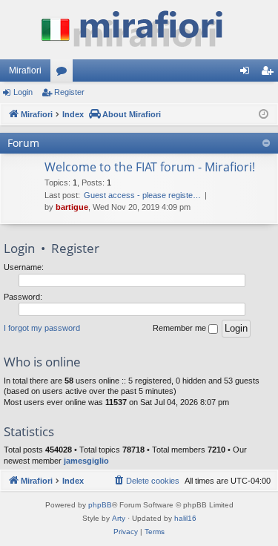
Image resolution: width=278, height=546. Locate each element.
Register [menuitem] (270, 73)
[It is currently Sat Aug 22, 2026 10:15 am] (263, 114)
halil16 (185, 518)
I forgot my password (42, 327)
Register (69, 92)
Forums (64, 73)
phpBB (100, 505)
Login (23, 92)
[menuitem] (146, 481)
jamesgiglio (86, 460)
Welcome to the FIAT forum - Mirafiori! (149, 167)
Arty (118, 518)
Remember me (180, 327)
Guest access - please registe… (142, 195)
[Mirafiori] (139, 29)
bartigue (72, 207)
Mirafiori (25, 70)
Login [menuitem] (247, 73)
